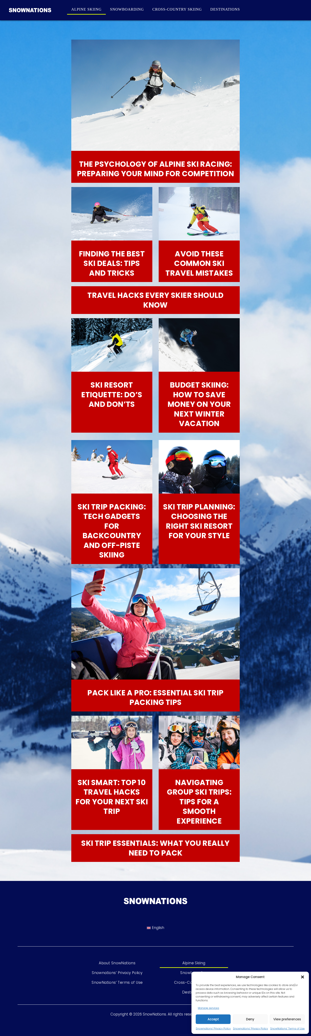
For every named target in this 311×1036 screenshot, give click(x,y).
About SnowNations (117, 963)
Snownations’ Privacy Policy (213, 1028)
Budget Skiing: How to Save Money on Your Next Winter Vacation (199, 404)
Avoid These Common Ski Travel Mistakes (199, 263)
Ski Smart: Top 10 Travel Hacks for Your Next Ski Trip (112, 797)
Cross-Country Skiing (177, 9)
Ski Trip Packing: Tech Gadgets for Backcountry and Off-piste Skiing (112, 531)
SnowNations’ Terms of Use (287, 1028)
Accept (213, 1019)
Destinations (225, 9)
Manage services (208, 1008)
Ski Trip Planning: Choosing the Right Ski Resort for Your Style (199, 521)
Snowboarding (127, 9)
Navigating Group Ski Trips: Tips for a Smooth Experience (199, 801)
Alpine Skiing (86, 9)
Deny (250, 1019)
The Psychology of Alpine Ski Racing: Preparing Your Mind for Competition (155, 169)
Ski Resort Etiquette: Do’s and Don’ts (111, 394)
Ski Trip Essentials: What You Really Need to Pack (155, 848)
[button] (302, 977)
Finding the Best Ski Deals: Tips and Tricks (112, 263)
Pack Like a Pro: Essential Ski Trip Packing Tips (155, 698)
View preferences (287, 1019)
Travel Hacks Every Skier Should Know (155, 300)
